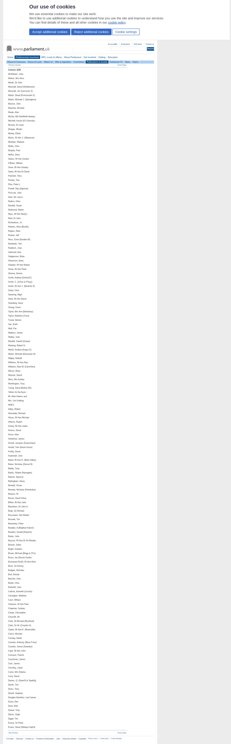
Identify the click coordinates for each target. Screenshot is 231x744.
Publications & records (97, 62)
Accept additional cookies (49, 32)
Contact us (150, 44)
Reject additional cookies (91, 32)
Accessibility (112, 44)
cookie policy (117, 22)
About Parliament (72, 57)
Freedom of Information (45, 739)
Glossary (19, 739)
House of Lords (35, 62)
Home (10, 57)
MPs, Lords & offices (51, 57)
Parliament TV (116, 62)
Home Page (122, 65)
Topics (135, 62)
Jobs (58, 739)
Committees (78, 62)
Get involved (90, 57)
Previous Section (15, 65)
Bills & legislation (63, 62)
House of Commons (16, 62)
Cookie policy (104, 738)
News (127, 62)
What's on (48, 62)
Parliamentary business (27, 57)
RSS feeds (138, 44)
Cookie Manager (116, 738)
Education (113, 57)
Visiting (101, 57)
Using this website (69, 739)
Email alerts (125, 44)
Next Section (13, 733)
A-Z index (10, 739)
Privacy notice (93, 738)
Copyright (82, 739)
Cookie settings (126, 32)
